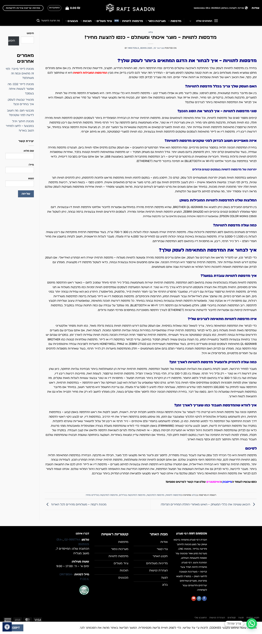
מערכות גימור (157, 21)
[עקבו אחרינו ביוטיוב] (193, 598)
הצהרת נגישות (217, 618)
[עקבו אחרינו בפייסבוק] (204, 598)
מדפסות (176, 21)
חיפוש (30, 33)
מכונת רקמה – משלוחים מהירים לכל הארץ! (78, 504)
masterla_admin (137, 48)
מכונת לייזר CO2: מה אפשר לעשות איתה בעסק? (21, 89)
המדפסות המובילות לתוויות (90, 72)
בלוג (150, 32)
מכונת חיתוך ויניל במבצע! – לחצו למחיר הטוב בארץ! (20, 126)
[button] (72, 8)
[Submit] (38, 21)
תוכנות (87, 21)
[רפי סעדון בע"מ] (131, 8)
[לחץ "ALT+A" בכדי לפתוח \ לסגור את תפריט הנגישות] (7, 627)
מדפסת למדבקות (155, 495)
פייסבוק (227, 481)
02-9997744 (72, 539)
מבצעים (73, 21)
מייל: (31, 164)
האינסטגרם (213, 481)
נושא (31, 178)
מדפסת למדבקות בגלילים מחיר (102, 495)
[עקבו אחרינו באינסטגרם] (199, 598)
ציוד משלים (104, 21)
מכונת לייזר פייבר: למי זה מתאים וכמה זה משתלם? (20, 73)
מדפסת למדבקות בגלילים (132, 495)
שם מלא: (28, 150)
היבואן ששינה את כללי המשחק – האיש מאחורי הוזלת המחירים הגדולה (206, 504)
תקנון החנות (252, 618)
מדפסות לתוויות (132, 21)
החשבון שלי (200, 618)
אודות (255, 8)
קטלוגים (232, 618)
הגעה (241, 618)
